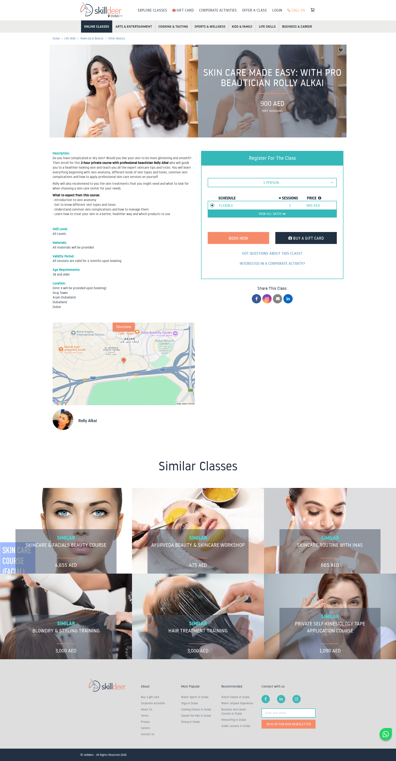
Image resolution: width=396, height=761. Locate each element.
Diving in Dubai (190, 722)
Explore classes (152, 10)
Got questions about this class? (272, 253)
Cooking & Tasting (173, 26)
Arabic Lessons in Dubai (235, 726)
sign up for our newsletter (288, 724)
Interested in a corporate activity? (272, 263)
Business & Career (297, 26)
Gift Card (185, 10)
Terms (144, 715)
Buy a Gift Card (308, 238)
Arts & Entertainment (134, 26)
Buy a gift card (150, 697)
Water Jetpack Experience (237, 703)
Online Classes (96, 26)
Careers (145, 728)
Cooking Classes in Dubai (196, 709)
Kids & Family (242, 26)
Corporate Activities (218, 10)
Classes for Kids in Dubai (196, 715)
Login (277, 10)
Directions (123, 327)
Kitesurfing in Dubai (233, 720)
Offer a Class (254, 10)
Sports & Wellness (209, 26)
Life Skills (267, 26)
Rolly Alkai (87, 421)
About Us (146, 709)
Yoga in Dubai (189, 703)
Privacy (145, 722)
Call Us (297, 10)
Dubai (115, 16)
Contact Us (147, 734)
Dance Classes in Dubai (235, 697)
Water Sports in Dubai (194, 697)
